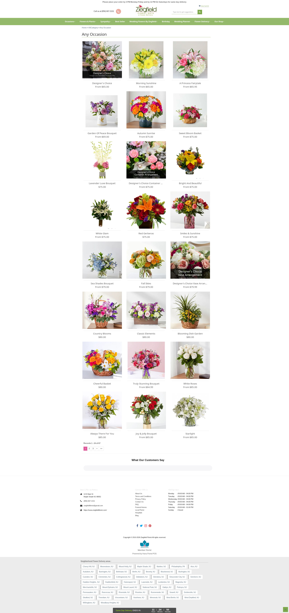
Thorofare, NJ (103, 597)
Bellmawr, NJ (121, 572)
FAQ (137, 504)
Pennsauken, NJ (89, 592)
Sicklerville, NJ (190, 592)
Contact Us (139, 502)
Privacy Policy (140, 499)
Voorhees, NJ (138, 597)
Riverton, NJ (140, 592)
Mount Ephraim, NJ (110, 587)
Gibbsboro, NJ (142, 577)
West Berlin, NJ (172, 597)
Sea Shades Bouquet (102, 283)
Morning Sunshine (146, 83)
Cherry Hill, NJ (89, 566)
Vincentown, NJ (121, 597)
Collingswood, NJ (123, 577)
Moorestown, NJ (106, 566)
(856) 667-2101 (89, 501)
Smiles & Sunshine (190, 233)
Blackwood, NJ (167, 572)
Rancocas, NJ (107, 592)
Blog (137, 515)
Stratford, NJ (88, 597)
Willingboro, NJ (89, 603)
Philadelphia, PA (178, 566)
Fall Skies (146, 283)
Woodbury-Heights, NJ (110, 603)
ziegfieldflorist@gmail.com (93, 506)
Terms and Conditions (143, 496)
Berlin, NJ (136, 572)
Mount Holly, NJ (125, 566)
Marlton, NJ (161, 566)
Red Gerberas (146, 233)
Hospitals (138, 513)
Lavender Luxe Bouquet (102, 183)
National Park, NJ (150, 587)
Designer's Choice (102, 83)
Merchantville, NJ (90, 587)
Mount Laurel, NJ (130, 587)
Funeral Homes (141, 507)
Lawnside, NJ (146, 582)
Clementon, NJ (105, 577)
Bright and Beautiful (190, 183)
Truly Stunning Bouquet (146, 383)
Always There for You (102, 433)
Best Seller (120, 21)
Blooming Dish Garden (190, 333)
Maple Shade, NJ (144, 566)
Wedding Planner (182, 21)
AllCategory (93, 28)
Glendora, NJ (158, 577)
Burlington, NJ (184, 572)
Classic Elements (146, 333)
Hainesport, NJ (130, 582)
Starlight (190, 433)
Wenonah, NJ (155, 597)
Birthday (166, 21)
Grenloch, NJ (195, 577)
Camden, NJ (88, 577)
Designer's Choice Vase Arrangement (190, 283)
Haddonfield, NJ (111, 582)
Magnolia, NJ (180, 582)
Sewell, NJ (174, 592)
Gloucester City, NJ (177, 577)
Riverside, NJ (124, 592)
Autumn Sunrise (146, 133)
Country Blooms (102, 333)
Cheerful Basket (102, 383)
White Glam (102, 233)
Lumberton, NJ (164, 582)
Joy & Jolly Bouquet (146, 433)
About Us (138, 493)
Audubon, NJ (88, 572)
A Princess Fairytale (190, 83)
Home (84, 28)
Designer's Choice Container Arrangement (146, 183)
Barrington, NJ (105, 572)
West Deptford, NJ (191, 597)
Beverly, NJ (150, 572)
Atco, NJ (194, 566)
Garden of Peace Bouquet (102, 133)
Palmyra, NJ (182, 587)
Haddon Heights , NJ (91, 582)
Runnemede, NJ (157, 592)
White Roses (190, 383)
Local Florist (139, 510)
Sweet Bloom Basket (190, 133)
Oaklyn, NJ (166, 587)
